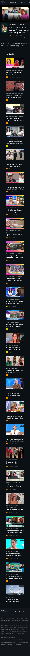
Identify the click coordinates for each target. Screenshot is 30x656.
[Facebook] (11, 611)
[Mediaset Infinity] (3, 2)
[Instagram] (23, 611)
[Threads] (19, 611)
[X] (28, 611)
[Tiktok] (15, 611)
